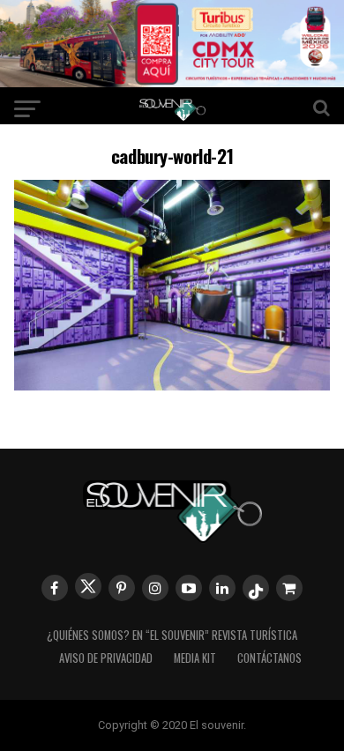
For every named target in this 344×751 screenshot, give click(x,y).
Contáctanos (269, 658)
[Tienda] (289, 588)
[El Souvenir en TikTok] (256, 588)
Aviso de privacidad (106, 658)
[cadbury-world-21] (171, 385)
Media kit (195, 658)
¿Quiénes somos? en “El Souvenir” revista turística (172, 635)
